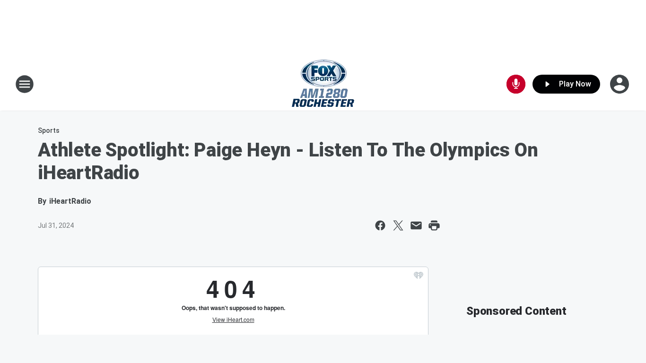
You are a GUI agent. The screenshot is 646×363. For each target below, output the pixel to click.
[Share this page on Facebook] (380, 225)
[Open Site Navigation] (24, 84)
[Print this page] (434, 225)
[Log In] (620, 84)
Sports (49, 130)
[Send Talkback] (515, 84)
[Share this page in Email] (416, 225)
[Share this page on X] (398, 225)
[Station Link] (323, 84)
